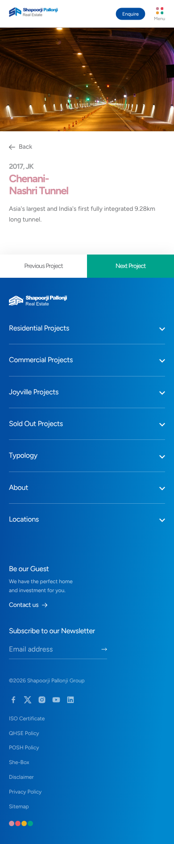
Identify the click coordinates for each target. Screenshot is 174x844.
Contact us (23, 605)
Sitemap (19, 806)
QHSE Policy (24, 733)
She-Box (19, 762)
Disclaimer (21, 777)
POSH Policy (24, 747)
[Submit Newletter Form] (104, 649)
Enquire (130, 14)
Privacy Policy (25, 792)
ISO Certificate (27, 718)
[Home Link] (33, 12)
